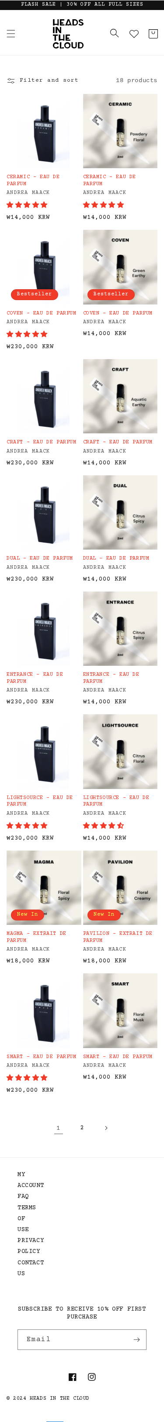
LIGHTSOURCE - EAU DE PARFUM (40, 801)
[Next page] (105, 1128)
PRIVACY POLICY (26, 1246)
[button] (11, 33)
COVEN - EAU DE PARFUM (42, 313)
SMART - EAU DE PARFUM (42, 1057)
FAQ (23, 1196)
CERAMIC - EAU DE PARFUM (33, 180)
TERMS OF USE (26, 1218)
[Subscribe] (136, 1339)
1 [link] (58, 1128)
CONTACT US (26, 1268)
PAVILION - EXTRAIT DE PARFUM (118, 937)
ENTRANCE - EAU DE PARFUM (35, 678)
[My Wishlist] (133, 33)
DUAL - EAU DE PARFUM (40, 558)
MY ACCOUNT (26, 1180)
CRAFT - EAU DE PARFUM (42, 442)
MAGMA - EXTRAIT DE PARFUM (36, 937)
